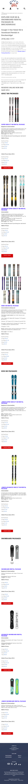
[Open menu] (10, 8)
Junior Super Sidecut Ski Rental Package (12, 402)
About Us (19, 755)
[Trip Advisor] (8, 764)
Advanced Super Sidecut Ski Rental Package (13, 209)
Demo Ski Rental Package (10, 306)
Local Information (8, 757)
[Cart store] (17, 9)
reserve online (7, 167)
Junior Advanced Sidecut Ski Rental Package (13, 488)
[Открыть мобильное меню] (3, 8)
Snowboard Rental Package (11, 569)
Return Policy (20, 780)
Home (2, 12)
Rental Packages (8, 755)
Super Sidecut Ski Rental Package (13, 124)
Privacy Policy (6, 780)
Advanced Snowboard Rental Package (11, 635)
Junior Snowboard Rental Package (13, 701)
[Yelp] (12, 764)
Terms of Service (14, 780)
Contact (19, 757)
